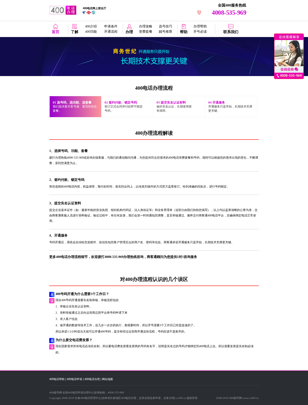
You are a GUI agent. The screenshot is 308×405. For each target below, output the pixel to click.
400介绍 (91, 26)
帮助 (184, 32)
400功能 (91, 31)
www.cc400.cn (250, 398)
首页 (55, 32)
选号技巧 (165, 26)
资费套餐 (145, 31)
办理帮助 (200, 26)
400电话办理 (92, 379)
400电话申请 (74, 379)
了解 (74, 32)
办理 (129, 32)
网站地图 (107, 379)
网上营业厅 (94, 8)
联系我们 (230, 32)
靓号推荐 (165, 31)
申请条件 (111, 26)
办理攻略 (145, 26)
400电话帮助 (57, 379)
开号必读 (200, 31)
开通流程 (111, 31)
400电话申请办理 (78, 392)
